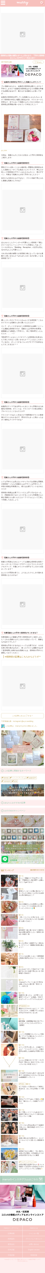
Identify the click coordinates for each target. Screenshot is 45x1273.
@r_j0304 (4, 150)
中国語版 (11, 1255)
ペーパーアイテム (18, 778)
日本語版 (11, 1250)
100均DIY (6, 781)
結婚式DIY (32, 778)
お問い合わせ (34, 1244)
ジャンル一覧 (34, 1233)
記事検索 (11, 1233)
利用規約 (11, 1239)
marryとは (34, 1228)
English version (34, 1250)
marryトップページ (11, 1228)
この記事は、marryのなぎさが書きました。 (21, 726)
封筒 (15, 781)
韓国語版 (33, 1255)
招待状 (5, 778)
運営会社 (11, 1244)
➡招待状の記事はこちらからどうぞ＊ (23, 656)
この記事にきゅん (22, 716)
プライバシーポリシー (33, 1239)
